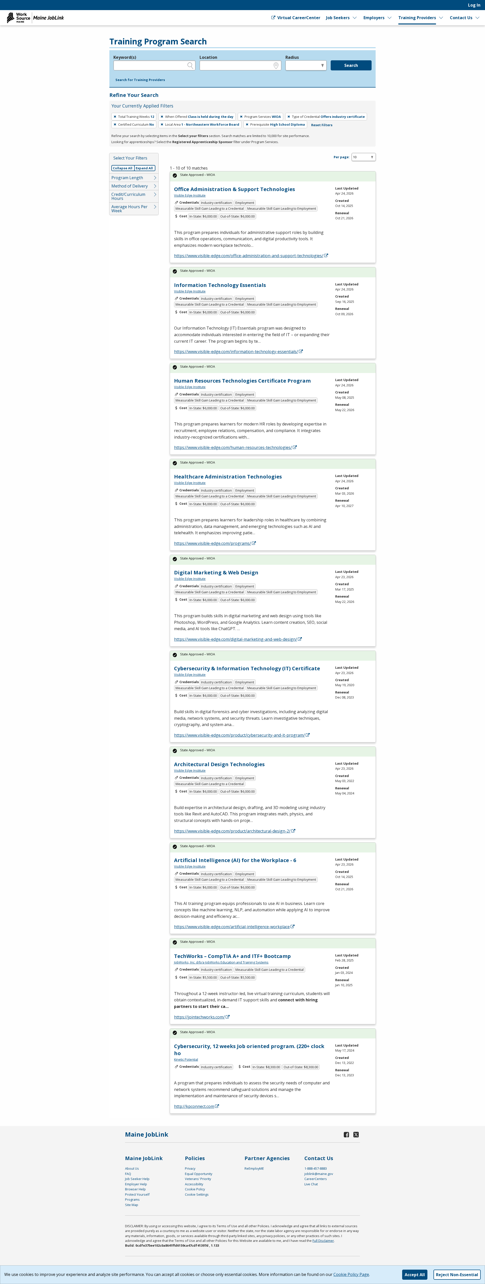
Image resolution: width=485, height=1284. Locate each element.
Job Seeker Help (137, 1178)
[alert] (273, 176)
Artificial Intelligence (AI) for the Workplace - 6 (235, 860)
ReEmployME (254, 1168)
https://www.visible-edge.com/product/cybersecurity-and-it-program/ (239, 735)
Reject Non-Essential (457, 1274)
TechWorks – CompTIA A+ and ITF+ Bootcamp (232, 956)
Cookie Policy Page (351, 1274)
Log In (474, 5)
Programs (132, 1199)
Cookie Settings (197, 1194)
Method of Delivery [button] (129, 186)
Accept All (415, 1274)
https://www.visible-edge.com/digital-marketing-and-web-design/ (235, 639)
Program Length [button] (127, 177)
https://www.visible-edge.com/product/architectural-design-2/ (232, 831)
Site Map (131, 1204)
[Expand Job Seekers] (355, 17)
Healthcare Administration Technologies (228, 476)
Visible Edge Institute (190, 195)
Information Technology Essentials (220, 285)
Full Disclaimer (323, 1240)
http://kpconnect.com (194, 1106)
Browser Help (135, 1189)
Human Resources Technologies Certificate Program (242, 380)
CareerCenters (315, 1178)
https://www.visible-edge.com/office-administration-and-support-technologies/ (248, 255)
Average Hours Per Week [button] (129, 208)
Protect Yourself (137, 1194)
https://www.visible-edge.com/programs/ (212, 543)
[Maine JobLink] (35, 17)
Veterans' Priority (198, 1178)
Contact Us (461, 17)
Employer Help (136, 1184)
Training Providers (417, 17)
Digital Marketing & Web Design (216, 572)
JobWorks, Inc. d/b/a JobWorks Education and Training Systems (221, 962)
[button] (140, 80)
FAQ (128, 1173)
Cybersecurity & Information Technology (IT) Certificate (247, 668)
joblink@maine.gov (318, 1173)
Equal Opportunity (198, 1173)
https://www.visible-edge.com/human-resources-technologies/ (233, 447)
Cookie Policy (195, 1189)
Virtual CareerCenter (298, 17)
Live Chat (311, 1184)
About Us (132, 1168)
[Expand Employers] (390, 17)
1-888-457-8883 (315, 1168)
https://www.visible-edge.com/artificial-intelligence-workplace (232, 926)
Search (351, 65)
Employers (373, 17)
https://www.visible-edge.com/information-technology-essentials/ (236, 351)
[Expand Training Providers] (441, 17)
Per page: (342, 157)
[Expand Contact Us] (478, 17)
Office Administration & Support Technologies (234, 189)
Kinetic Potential (186, 1059)
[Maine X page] (356, 1134)
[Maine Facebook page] (346, 1134)
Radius (292, 57)
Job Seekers (338, 17)
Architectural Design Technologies (219, 764)
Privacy (190, 1168)
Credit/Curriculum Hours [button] (128, 196)
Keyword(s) (124, 57)
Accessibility (194, 1184)
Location (208, 57)
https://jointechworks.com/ (199, 1017)
